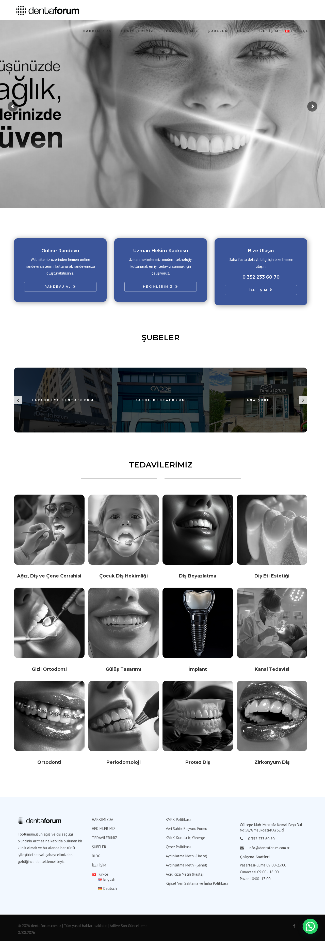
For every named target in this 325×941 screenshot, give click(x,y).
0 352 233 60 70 (261, 277)
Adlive (115, 925)
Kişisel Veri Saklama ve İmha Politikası (197, 883)
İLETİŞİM (269, 31)
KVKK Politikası (178, 819)
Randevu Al (57, 286)
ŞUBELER (218, 31)
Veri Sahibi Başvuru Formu (186, 828)
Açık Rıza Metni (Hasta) (185, 874)
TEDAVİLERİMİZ (181, 31)
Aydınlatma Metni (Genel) (186, 865)
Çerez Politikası (178, 846)
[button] (310, 926)
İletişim (258, 290)
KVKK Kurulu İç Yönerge (185, 837)
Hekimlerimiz (158, 286)
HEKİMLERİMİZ (137, 31)
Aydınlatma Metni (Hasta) (186, 856)
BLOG (243, 31)
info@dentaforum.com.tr (269, 847)
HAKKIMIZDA (97, 31)
